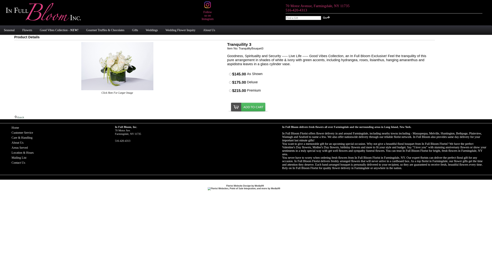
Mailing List (19, 157)
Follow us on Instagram (208, 15)
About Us (17, 142)
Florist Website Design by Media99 (245, 185)
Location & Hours (23, 152)
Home (15, 127)
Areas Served (20, 147)
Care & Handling (22, 137)
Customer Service (22, 132)
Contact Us (18, 162)
